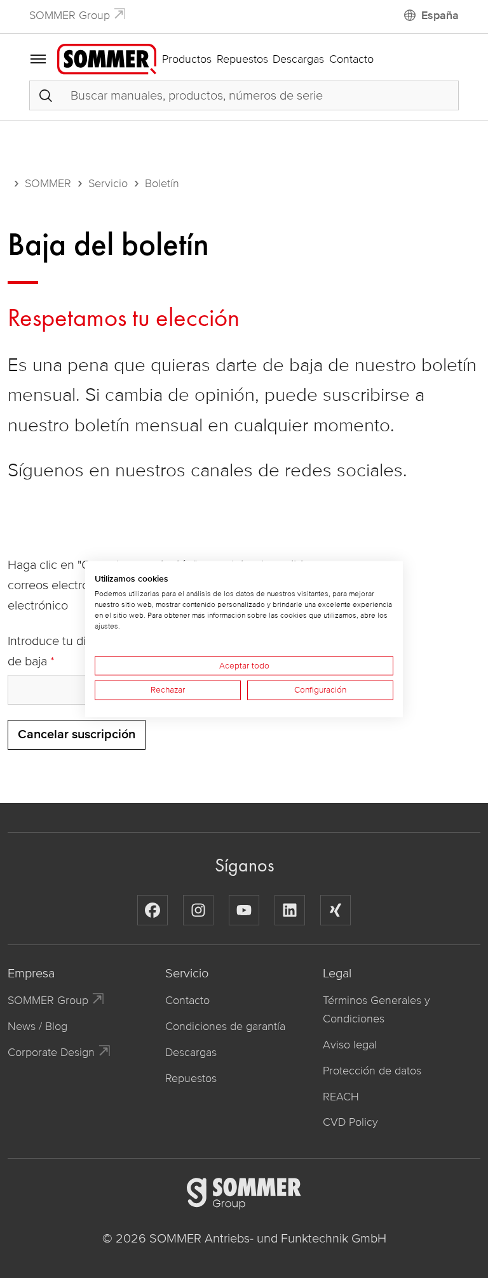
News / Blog (37, 1026)
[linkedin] (289, 910)
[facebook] (152, 910)
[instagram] (198, 910)
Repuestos (242, 59)
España (440, 15)
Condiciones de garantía (225, 1026)
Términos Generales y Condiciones (376, 1009)
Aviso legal (350, 1045)
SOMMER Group (69, 15)
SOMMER (48, 183)
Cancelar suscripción (76, 734)
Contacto (351, 59)
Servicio (108, 183)
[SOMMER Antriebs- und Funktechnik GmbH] (106, 58)
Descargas (298, 59)
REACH (341, 1097)
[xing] (335, 910)
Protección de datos (372, 1071)
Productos (187, 59)
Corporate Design (51, 1052)
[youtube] (244, 910)
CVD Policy (350, 1122)
